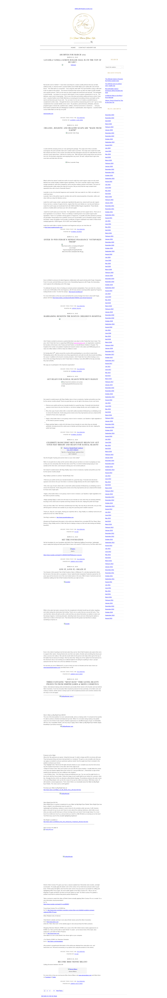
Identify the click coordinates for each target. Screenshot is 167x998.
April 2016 (108, 412)
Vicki (76, 531)
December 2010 (109, 606)
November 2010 (109, 609)
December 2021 (109, 205)
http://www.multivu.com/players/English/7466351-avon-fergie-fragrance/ (72, 297)
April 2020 (108, 266)
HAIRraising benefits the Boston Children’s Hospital (73, 316)
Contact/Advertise (87, 47)
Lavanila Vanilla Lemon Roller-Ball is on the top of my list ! (72, 61)
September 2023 (109, 142)
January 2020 (109, 275)
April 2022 (108, 193)
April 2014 (108, 485)
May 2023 (108, 154)
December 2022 (109, 169)
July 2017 (108, 366)
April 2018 (108, 339)
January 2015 (109, 457)
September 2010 (109, 615)
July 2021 (108, 221)
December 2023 (109, 133)
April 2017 (108, 375)
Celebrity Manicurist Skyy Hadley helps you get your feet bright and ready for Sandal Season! (72, 443)
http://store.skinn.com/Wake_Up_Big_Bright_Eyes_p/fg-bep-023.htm (62, 789)
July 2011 (107, 585)
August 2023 (108, 145)
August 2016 (108, 400)
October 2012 (109, 539)
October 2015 (109, 430)
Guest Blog (76, 308)
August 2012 (108, 545)
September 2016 (109, 397)
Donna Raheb (76, 231)
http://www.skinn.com (52, 922)
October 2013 (109, 503)
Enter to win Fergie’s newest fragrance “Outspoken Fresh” (72, 240)
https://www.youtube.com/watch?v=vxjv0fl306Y (56, 904)
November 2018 (109, 318)
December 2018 (109, 315)
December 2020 (109, 242)
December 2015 (109, 424)
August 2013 (108, 509)
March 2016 (108, 415)
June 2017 (108, 369)
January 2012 (109, 566)
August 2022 (108, 181)
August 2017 (108, 363)
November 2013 (109, 500)
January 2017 (109, 384)
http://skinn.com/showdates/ (55, 941)
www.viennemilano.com (85, 975)
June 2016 (108, 406)
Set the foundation (72, 539)
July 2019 (108, 293)
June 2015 (108, 442)
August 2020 (108, 254)
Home (73, 47)
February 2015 (109, 454)
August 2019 (108, 290)
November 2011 (109, 573)
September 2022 (109, 178)
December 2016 (109, 387)
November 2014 (109, 463)
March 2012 (108, 560)
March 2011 (108, 597)
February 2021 (109, 236)
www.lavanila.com (48, 113)
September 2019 (109, 287)
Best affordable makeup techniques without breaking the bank (114, 90)
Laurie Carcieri (76, 120)
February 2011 (109, 600)
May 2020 (108, 263)
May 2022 (108, 190)
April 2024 (108, 121)
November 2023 (109, 136)
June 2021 (108, 224)
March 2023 (108, 160)
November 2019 (109, 281)
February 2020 (109, 272)
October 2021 (109, 212)
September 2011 (109, 579)
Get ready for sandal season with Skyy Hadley (72, 379)
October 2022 (109, 175)
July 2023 (108, 148)
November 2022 (109, 172)
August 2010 (108, 618)
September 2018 (109, 324)
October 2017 (109, 357)
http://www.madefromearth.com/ (53, 227)
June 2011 (108, 588)
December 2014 (109, 460)
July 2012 (108, 548)
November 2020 (109, 245)
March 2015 (108, 451)
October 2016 (109, 394)
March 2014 (108, 488)
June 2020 (108, 260)
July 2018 (108, 330)
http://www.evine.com (53, 933)
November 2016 (109, 390)
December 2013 (109, 497)
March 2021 (108, 233)
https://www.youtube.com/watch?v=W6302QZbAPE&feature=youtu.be (62, 555)
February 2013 (109, 527)
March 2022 (108, 196)
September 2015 (109, 433)
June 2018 (108, 333)
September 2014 (109, 469)
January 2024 (109, 130)
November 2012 (109, 536)
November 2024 (109, 118)
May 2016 (108, 409)
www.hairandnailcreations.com (51, 667)
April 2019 (108, 303)
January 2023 (109, 166)
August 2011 (108, 582)
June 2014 (108, 479)
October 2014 (109, 466)
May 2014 (108, 482)
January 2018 (109, 348)
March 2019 (108, 306)
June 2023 (108, 151)
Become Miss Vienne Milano (72, 962)
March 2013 (108, 524)
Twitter (54, 977)
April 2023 (108, 157)
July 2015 (108, 439)
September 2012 (109, 542)
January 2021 (109, 239)
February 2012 (109, 563)
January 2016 (109, 421)
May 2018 (108, 336)
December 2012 (109, 533)
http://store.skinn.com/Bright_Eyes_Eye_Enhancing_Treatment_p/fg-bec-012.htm (65, 821)
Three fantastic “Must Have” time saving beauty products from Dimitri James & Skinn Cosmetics (73, 683)
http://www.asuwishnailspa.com (65, 517)
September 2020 (109, 251)
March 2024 (108, 124)
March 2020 (108, 269)
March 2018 (108, 342)
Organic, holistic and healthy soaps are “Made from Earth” (73, 129)
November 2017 (109, 354)
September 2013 (109, 506)
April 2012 (108, 557)
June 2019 (108, 296)
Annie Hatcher (76, 561)
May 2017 (108, 372)
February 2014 (109, 491)
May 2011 (108, 591)
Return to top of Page (49, 996)
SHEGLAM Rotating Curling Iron (83, 8)
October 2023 (109, 139)
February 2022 (109, 199)
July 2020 (108, 257)
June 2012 (108, 551)
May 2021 (108, 227)
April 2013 (108, 521)
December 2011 (109, 569)
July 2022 (108, 184)
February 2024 (109, 127)
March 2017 (108, 378)
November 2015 (109, 427)
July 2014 (108, 475)
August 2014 (108, 472)
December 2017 (109, 351)
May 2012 (108, 554)
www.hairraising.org (79, 343)
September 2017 (109, 360)
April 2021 (108, 230)
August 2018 (108, 327)
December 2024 (109, 115)
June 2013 (108, 515)
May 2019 (108, 300)
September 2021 (109, 215)
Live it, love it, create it (72, 569)
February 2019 (109, 309)
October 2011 (109, 576)
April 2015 (108, 448)
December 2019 (109, 278)
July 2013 (108, 512)
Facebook (81, 117)
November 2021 (109, 209)
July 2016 (108, 403)
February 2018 (109, 345)
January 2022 (109, 202)
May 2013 (108, 518)
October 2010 (109, 612)
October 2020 (109, 248)
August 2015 (108, 436)
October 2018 (109, 321)
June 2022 (108, 187)
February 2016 (109, 418)
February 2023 (109, 163)
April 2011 (108, 594)
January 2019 (109, 312)
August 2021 (108, 218)
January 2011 (109, 603)
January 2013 (109, 530)
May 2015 (108, 445)
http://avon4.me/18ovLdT (76, 291)
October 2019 (109, 284)
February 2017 (109, 381)
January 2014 (109, 494)
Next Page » (59, 990)
